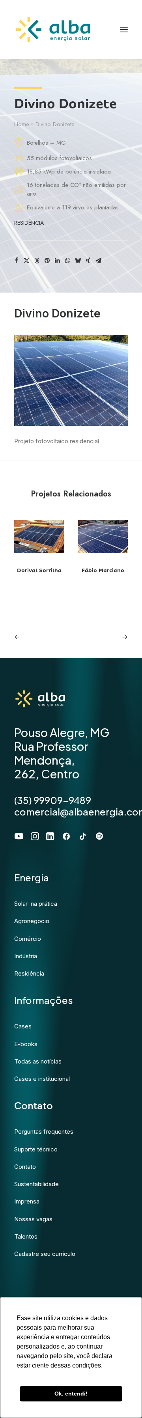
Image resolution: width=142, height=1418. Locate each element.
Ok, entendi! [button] (71, 1393)
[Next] (105, 637)
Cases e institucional (42, 1078)
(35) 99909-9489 (52, 800)
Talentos (25, 1236)
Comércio (27, 938)
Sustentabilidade (36, 1184)
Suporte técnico (36, 1149)
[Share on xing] (88, 260)
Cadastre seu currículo (44, 1254)
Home (21, 124)
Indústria (25, 956)
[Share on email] (98, 260)
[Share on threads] (36, 260)
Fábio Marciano (103, 570)
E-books (25, 1044)
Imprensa (26, 1201)
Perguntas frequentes (43, 1131)
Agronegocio (31, 921)
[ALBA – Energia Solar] (53, 30)
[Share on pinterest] (47, 260)
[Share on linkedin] (57, 260)
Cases (23, 1026)
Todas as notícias (38, 1061)
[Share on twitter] (26, 260)
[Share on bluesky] (77, 260)
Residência (29, 223)
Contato (25, 1166)
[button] (39, 536)
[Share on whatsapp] (67, 260)
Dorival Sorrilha (39, 570)
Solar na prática (35, 903)
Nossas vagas (33, 1219)
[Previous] (37, 637)
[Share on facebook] (16, 260)
